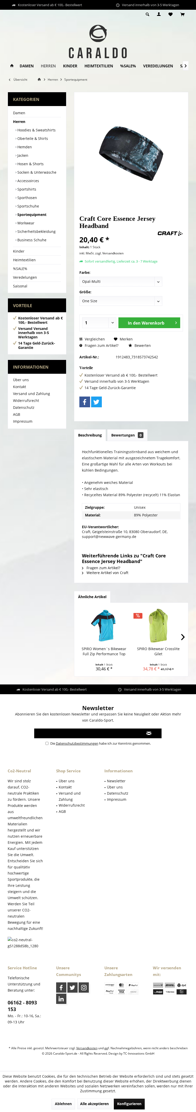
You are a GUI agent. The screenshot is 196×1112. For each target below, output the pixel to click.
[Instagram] (84, 987)
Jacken (22, 155)
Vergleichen (94, 339)
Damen (19, 112)
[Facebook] (84, 402)
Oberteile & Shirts (32, 138)
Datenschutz (23, 407)
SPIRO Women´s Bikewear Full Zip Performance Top (104, 651)
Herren (19, 121)
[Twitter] (96, 402)
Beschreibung (90, 435)
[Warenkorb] (182, 14)
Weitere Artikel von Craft (106, 572)
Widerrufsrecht (26, 400)
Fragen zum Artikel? (101, 345)
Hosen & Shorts (30, 163)
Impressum (22, 421)
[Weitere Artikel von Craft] (170, 233)
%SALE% (20, 268)
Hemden (24, 146)
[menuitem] (182, 14)
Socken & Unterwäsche (36, 172)
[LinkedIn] (61, 999)
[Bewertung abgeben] (117, 233)
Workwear (25, 223)
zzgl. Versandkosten (109, 253)
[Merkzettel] (170, 14)
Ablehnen (63, 1103)
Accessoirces (27, 180)
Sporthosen (26, 197)
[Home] (12, 66)
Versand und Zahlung (31, 393)
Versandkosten (86, 1048)
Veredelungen (25, 277)
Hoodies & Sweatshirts (36, 130)
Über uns (21, 379)
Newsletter (116, 780)
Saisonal (20, 286)
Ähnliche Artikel (92, 596)
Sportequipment (31, 214)
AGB (16, 414)
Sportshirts (26, 189)
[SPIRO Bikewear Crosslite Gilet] (158, 626)
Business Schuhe (31, 239)
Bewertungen (126, 435)
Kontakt (19, 386)
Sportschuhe (27, 206)
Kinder (18, 251)
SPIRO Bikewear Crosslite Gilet (158, 651)
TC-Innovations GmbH (138, 1053)
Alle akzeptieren (94, 1103)
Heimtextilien (24, 259)
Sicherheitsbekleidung (36, 231)
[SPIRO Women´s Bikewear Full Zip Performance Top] (104, 626)
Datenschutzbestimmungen (77, 743)
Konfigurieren (129, 1103)
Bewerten (142, 345)
